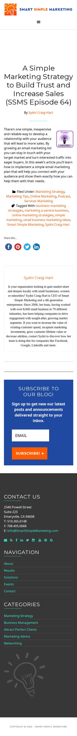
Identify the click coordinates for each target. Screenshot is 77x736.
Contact (10, 591)
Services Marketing (38, 201)
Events (9, 584)
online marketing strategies (33, 215)
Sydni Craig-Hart (57, 224)
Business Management (21, 622)
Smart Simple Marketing (38, 10)
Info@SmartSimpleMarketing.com (32, 531)
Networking (13, 643)
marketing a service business (46, 210)
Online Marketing (43, 196)
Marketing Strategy (50, 191)
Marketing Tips (17, 196)
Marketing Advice (17, 636)
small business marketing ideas (46, 220)
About (8, 563)
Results (9, 570)
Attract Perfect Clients (20, 629)
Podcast (64, 196)
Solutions (11, 577)
